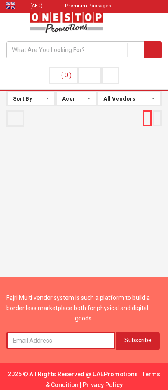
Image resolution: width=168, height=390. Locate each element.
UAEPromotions (116, 374)
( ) (66, 75)
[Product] (135, 50)
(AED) (37, 6)
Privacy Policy (103, 384)
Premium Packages (87, 6)
